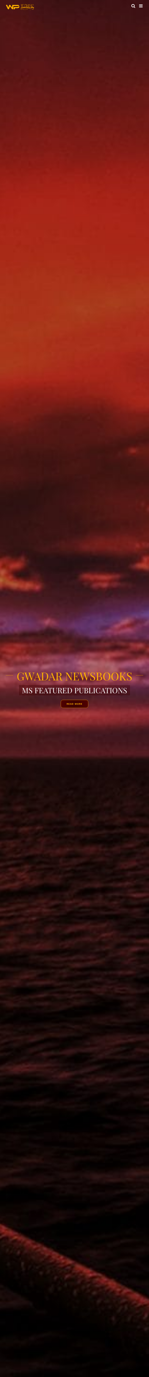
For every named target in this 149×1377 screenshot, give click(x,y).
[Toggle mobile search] (133, 6)
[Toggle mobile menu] (141, 6)
